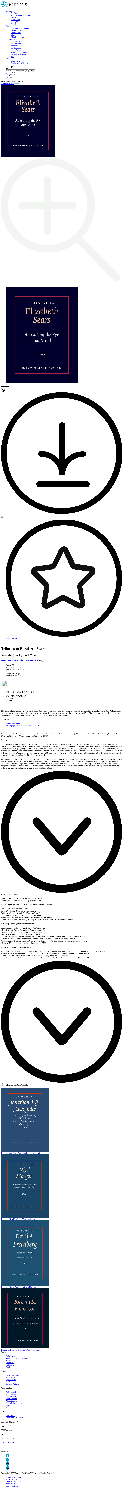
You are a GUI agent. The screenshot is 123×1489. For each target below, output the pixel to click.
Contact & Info (11, 39)
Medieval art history (13, 723)
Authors (9, 26)
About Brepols (16, 50)
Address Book (16, 46)
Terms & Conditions (13, 1482)
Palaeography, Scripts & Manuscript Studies (22, 726)
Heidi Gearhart (8, 660)
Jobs (12, 57)
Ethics (13, 35)
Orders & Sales (16, 41)
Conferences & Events (19, 63)
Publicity (14, 24)
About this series (7, 84)
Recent (13, 17)
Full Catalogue (16, 13)
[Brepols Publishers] (14, 7)
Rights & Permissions (19, 52)
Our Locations (16, 48)
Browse (9, 11)
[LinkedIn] (7, 1469)
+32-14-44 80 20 (9, 1443)
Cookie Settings (12, 1486)
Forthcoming (15, 20)
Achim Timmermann (27, 660)
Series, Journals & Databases (21, 15)
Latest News (15, 61)
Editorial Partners (17, 37)
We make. (14, 1477)
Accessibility (10, 1484)
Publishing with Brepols (20, 28)
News (8, 59)
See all (3, 1087)
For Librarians (16, 44)
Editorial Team (16, 30)
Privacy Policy (11, 1479)
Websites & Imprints (18, 54)
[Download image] (61, 513)
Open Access (16, 33)
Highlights (14, 22)
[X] (7, 1461)
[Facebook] (7, 1457)
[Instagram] (7, 1465)
